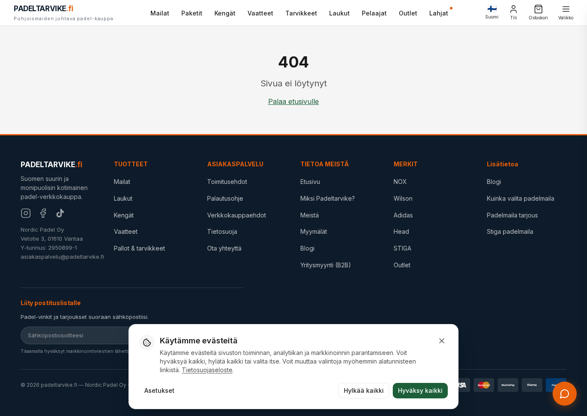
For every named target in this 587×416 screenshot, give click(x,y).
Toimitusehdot (227, 181)
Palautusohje (225, 198)
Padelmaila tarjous (512, 215)
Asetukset (159, 390)
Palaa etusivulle (293, 101)
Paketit (191, 13)
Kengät (224, 13)
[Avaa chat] (565, 394)
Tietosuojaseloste (207, 369)
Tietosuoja (222, 231)
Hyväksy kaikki (420, 390)
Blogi (307, 248)
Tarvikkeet (301, 13)
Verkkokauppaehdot (236, 215)
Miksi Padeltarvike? (327, 198)
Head (401, 231)
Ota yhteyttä (224, 248)
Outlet (408, 13)
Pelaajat (374, 13)
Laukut (339, 13)
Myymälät (313, 231)
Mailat (159, 13)
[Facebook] (43, 213)
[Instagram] (26, 213)
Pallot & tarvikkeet (139, 248)
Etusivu (310, 181)
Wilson (403, 198)
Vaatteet (260, 13)
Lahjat (438, 13)
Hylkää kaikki (364, 390)
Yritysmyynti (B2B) (325, 265)
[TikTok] (60, 213)
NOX (400, 181)
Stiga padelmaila (510, 231)
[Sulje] (441, 340)
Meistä (309, 215)
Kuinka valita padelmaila (520, 198)
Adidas (403, 215)
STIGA (402, 248)
